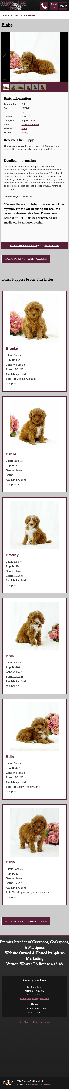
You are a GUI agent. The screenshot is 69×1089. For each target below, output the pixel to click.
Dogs (16, 15)
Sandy (25, 128)
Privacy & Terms (41, 1022)
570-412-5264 (52, 245)
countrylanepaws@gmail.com (34, 998)
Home (6, 15)
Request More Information (23, 245)
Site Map (23, 1022)
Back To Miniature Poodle (26, 258)
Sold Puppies (29, 15)
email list (8, 149)
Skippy (25, 132)
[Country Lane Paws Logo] (13, 5)
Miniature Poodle (30, 124)
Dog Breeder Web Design (40, 1084)
